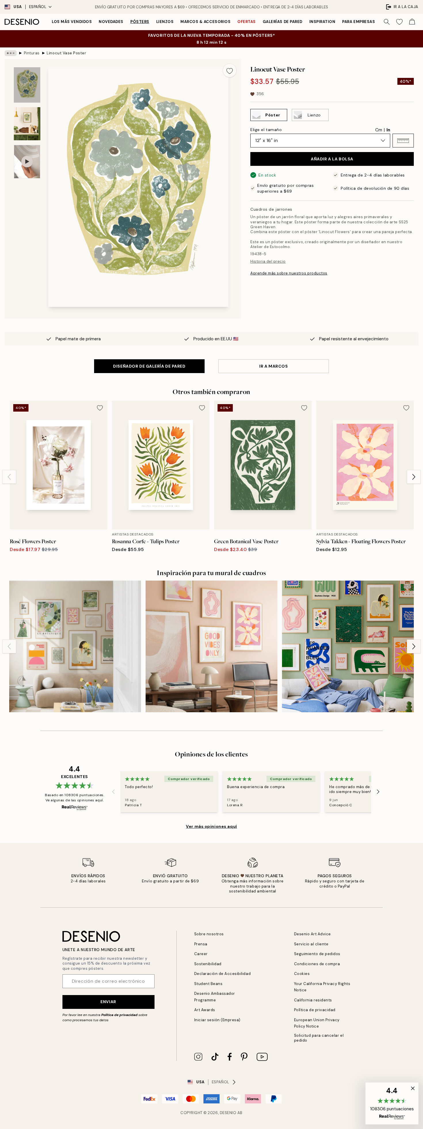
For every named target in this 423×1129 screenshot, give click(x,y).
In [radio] (388, 130)
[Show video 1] (27, 161)
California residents (313, 1000)
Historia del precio (268, 261)
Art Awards (204, 1009)
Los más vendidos (72, 21)
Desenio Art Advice (312, 934)
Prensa (200, 944)
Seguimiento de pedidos (317, 953)
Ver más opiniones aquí (211, 826)
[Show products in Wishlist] (399, 22)
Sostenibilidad (208, 963)
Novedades (111, 21)
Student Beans (208, 983)
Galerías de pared (282, 21)
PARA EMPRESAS (358, 21)
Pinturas (32, 53)
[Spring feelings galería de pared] (75, 646)
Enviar (108, 1001)
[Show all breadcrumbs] (11, 53)
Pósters (139, 21)
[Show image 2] (27, 123)
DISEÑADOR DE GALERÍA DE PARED (149, 366)
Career (201, 953)
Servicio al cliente (311, 944)
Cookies (302, 973)
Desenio (228, 1112)
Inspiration (322, 21)
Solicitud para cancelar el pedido (319, 1038)
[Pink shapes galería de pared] (211, 646)
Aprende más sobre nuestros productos (288, 273)
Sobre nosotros (209, 934)
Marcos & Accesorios (205, 21)
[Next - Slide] (414, 477)
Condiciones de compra (317, 963)
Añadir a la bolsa (332, 159)
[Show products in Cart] (412, 22)
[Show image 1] (27, 85)
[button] (403, 140)
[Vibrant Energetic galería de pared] (348, 646)
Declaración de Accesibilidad (222, 973)
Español (38, 6)
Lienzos (165, 21)
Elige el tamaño (266, 129)
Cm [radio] (378, 130)
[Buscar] (386, 22)
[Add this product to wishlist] (230, 70)
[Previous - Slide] (9, 477)
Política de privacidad (119, 1015)
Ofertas (246, 21)
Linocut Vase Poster (66, 53)
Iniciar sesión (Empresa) (217, 1019)
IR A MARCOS (273, 366)
